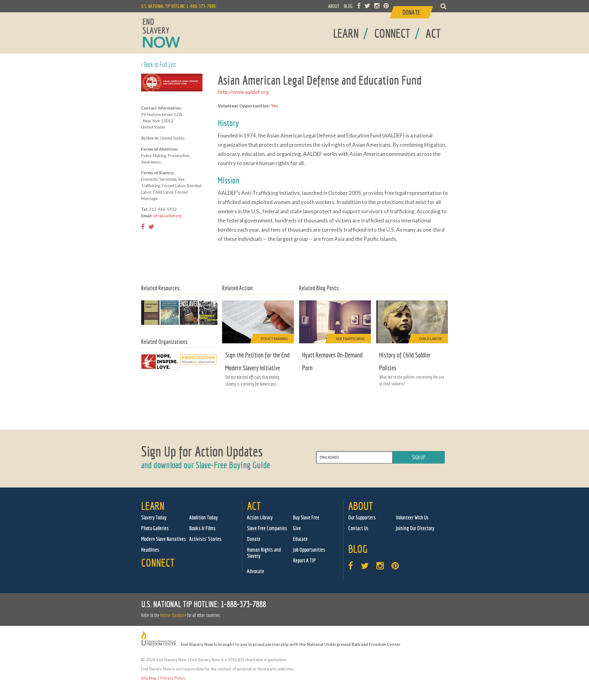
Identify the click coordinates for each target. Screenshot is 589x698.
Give (297, 528)
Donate (253, 539)
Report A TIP (304, 560)
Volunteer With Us (412, 517)
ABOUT (333, 6)
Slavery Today (154, 517)
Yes (274, 105)
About (360, 505)
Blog (358, 548)
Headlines (150, 549)
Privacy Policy (172, 678)
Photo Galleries (155, 528)
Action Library (260, 517)
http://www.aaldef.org (243, 92)
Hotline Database (173, 615)
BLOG (348, 6)
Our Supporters (362, 517)
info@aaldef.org (167, 215)
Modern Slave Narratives (163, 539)
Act (254, 505)
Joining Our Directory (415, 528)
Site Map (149, 678)
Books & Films (202, 528)
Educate (300, 539)
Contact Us (358, 528)
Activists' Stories (205, 539)
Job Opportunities (309, 549)
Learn (152, 505)
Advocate (255, 571)
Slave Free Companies (267, 528)
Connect (158, 562)
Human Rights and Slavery (264, 552)
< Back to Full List (158, 64)
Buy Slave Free (306, 517)
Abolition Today (203, 517)
